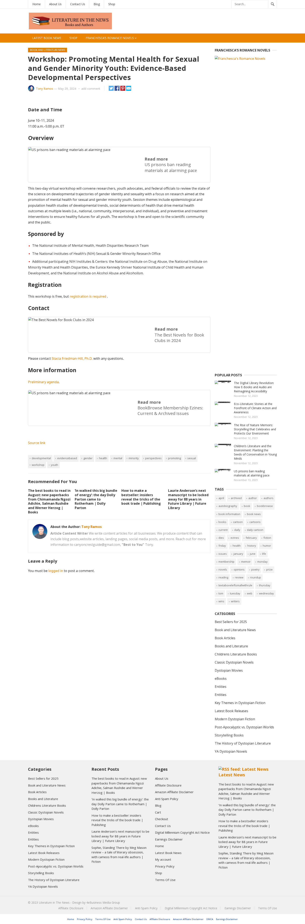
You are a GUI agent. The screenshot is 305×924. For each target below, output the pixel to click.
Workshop (38, 465)
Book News (254, 514)
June (252, 554)
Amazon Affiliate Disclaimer (174, 792)
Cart (158, 812)
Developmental (41, 458)
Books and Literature (231, 646)
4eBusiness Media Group (103, 902)
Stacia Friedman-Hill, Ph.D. (72, 358)
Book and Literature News (47, 50)
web (249, 593)
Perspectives (153, 458)
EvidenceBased (67, 458)
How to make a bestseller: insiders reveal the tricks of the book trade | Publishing (141, 497)
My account (163, 859)
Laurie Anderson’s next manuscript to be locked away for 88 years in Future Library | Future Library (188, 499)
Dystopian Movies (229, 670)
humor (267, 545)
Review (239, 577)
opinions (239, 569)
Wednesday (266, 593)
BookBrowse (265, 506)
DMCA (209, 919)
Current (223, 530)
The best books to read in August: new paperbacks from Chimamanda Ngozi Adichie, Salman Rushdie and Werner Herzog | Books (49, 501)
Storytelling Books (229, 735)
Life (264, 554)
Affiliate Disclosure (168, 785)
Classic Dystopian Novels (234, 662)
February (251, 538)
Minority (134, 458)
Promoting (174, 458)
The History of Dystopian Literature (243, 743)
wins (221, 601)
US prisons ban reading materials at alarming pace (252, 473)
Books (222, 522)
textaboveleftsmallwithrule (235, 585)
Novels (222, 569)
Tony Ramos (44, 89)
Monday (262, 561)
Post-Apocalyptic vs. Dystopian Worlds (244, 727)
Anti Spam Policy (166, 799)
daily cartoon (255, 530)
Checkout (161, 819)
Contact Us (77, 4)
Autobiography (227, 506)
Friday (222, 545)
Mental (117, 458)
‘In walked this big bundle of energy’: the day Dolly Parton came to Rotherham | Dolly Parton (96, 499)
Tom (220, 593)
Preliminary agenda (43, 382)
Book (247, 506)
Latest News (231, 775)
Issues (222, 554)
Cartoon (238, 522)
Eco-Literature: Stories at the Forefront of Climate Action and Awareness (255, 408)
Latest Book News (46, 38)
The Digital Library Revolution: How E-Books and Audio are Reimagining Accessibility (254, 387)
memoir (246, 561)
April (221, 498)
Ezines (235, 538)
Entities (220, 686)
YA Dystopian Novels (231, 751)
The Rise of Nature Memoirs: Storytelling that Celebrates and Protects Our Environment (255, 429)
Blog (97, 4)
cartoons (255, 522)
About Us (55, 4)
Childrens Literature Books (236, 654)
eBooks (221, 678)
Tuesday (235, 593)
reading (223, 577)
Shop (111, 4)
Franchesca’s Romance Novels (110, 38)
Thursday (264, 585)
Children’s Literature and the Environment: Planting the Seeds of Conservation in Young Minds (255, 452)
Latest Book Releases (231, 711)
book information (229, 514)
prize (269, 569)
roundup (255, 577)
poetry (255, 569)
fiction (267, 538)
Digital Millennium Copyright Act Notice (182, 832)
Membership (226, 561)
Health (103, 458)
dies (221, 538)
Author (252, 498)
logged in (55, 570)
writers (235, 601)
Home (36, 4)
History (251, 545)
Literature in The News (54, 902)
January (238, 554)
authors (268, 498)
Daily (237, 530)
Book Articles (225, 638)
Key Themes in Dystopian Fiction (240, 703)
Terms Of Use (165, 880)
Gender (88, 458)
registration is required (88, 296)
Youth (54, 465)
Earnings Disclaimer (169, 839)
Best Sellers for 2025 (231, 622)
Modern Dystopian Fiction (235, 719)
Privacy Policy (164, 866)
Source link (36, 443)
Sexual (191, 458)
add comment (90, 89)
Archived (236, 498)
